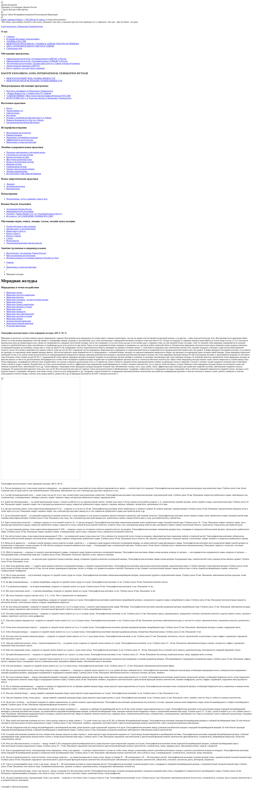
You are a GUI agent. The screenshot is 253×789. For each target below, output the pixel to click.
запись (42, 19)
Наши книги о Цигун (16, 231)
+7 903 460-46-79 (30, 19)
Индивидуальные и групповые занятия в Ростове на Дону (32, 258)
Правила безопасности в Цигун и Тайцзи (25, 120)
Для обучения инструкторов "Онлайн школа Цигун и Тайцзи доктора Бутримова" (43, 63)
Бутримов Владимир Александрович (23, 39)
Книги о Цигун (13, 233)
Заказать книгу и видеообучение (21, 229)
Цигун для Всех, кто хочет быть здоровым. (25, 68)
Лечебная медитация (15, 186)
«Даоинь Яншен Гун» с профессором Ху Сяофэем (28, 93)
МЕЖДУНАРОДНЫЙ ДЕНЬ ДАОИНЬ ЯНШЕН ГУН (30, 78)
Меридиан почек (13, 309)
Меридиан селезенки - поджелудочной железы (27, 300)
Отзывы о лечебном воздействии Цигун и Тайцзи (28, 118)
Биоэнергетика (13, 189)
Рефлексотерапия (14, 135)
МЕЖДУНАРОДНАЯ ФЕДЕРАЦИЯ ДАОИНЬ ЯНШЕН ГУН (34, 81)
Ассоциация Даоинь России (19, 209)
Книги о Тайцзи (13, 236)
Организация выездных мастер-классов (24, 243)
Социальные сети (14, 48)
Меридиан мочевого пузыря (19, 307)
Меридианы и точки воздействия (21, 142)
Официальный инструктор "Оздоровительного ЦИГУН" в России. (36, 59)
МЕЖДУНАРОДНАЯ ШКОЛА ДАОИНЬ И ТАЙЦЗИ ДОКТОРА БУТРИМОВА (42, 44)
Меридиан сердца (14, 302)
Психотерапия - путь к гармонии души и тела (26, 199)
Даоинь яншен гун (14, 110)
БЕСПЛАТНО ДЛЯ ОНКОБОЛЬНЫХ (23, 174)
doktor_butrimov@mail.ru (12, 19)
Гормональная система (16, 166)
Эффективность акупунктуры (19, 140)
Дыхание (10, 184)
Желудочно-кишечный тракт (19, 159)
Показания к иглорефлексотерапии (22, 137)
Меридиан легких (14, 292)
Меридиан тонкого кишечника (20, 304)
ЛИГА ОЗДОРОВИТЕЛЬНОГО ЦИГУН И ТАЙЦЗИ (30, 46)
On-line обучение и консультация (21, 226)
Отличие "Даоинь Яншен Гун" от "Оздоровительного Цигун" (34, 214)
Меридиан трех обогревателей (20, 314)
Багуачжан (11, 115)
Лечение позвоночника (16, 171)
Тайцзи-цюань (12, 113)
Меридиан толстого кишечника (20, 295)
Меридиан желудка (15, 297)
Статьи (9, 238)
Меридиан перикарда (16, 311)
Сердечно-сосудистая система (19, 155)
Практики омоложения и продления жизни (25, 152)
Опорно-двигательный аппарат (20, 169)
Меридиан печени (14, 318)
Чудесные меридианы (16, 326)
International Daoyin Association (20, 211)
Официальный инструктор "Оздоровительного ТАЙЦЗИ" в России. (37, 61)
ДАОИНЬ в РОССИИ (16, 41)
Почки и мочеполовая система (20, 162)
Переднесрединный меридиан (19, 323)
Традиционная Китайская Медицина (22, 122)
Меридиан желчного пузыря (19, 316)
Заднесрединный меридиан (18, 321)
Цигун (9, 108)
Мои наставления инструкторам (20, 255)
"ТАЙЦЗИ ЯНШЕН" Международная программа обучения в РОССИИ (38, 96)
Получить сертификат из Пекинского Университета (29, 91)
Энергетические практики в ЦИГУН (23, 66)
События (10, 36)
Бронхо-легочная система (17, 157)
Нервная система (14, 164)
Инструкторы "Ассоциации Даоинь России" (26, 253)
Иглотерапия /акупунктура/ (18, 133)
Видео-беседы (12, 241)
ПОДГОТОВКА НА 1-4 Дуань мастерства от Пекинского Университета (38, 98)
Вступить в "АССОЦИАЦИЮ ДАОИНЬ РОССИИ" (29, 216)
